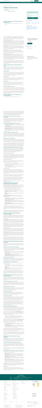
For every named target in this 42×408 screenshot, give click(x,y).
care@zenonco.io (19, 376)
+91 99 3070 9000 (23, 376)
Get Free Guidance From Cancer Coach (32, 12)
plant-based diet (21, 248)
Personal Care (5, 399)
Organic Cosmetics (6, 398)
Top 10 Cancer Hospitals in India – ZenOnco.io (8, 407)
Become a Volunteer (6, 390)
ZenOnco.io (5, 401)
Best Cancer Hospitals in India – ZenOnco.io (31, 406)
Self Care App (14, 391)
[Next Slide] (38, 25)
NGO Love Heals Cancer (15, 398)
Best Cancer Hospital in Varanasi (7, 406)
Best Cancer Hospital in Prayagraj (18, 406)
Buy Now (30, 43)
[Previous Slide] (33, 25)
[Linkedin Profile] (35, 402)
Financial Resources (15, 397)
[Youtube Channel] (36, 401)
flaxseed (13, 198)
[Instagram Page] (30, 402)
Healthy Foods (5, 397)
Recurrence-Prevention (15, 390)
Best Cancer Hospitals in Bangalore (19, 407)
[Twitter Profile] (36, 403)
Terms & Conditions (11, 401)
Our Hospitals (5, 383)
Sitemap (22, 401)
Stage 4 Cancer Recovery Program (16, 383)
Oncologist (22, 382)
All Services (14, 382)
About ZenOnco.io (6, 382)
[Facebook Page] (30, 401)
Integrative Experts (23, 383)
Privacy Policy (16, 401)
